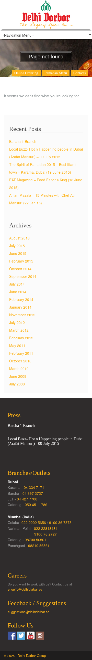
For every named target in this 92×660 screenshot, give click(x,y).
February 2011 (21, 353)
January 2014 (20, 307)
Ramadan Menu (55, 73)
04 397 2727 (32, 493)
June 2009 (17, 376)
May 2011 (17, 345)
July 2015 (17, 245)
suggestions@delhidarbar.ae (28, 611)
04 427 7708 (27, 498)
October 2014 (20, 268)
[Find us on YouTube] (31, 636)
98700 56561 (35, 539)
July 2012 (17, 322)
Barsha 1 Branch (22, 141)
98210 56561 (39, 545)
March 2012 (19, 330)
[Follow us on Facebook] (12, 636)
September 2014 (22, 276)
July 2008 (17, 383)
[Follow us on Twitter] (21, 636)
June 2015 (17, 253)
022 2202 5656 (33, 522)
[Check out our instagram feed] (40, 636)
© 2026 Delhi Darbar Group (25, 655)
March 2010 (19, 368)
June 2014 (17, 291)
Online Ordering (26, 73)
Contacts (79, 73)
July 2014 (17, 284)
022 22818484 (45, 528)
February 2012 (21, 337)
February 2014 (21, 299)
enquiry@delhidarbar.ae (25, 589)
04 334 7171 (34, 487)
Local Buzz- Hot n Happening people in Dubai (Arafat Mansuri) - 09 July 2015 (46, 441)
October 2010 (20, 360)
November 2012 (22, 314)
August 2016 (19, 237)
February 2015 (21, 261)
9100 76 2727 (45, 534)
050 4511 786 (36, 504)
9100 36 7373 (60, 522)
